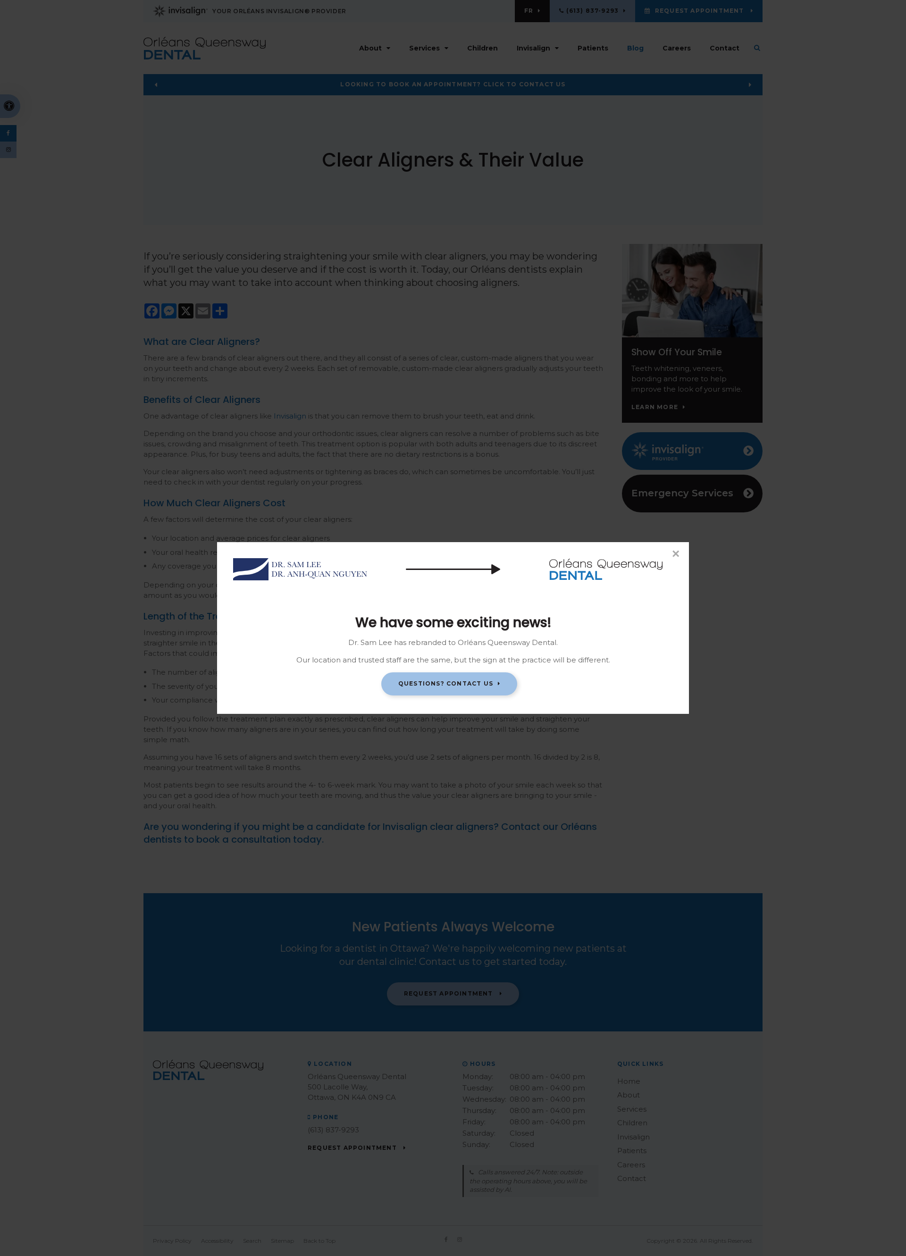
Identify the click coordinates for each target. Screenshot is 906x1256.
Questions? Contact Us (445, 683)
